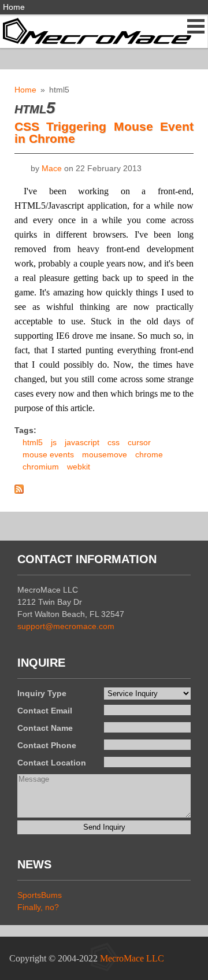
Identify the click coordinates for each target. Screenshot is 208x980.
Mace (52, 168)
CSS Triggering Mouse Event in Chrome (104, 132)
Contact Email (44, 710)
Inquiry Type (41, 693)
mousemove (104, 454)
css (113, 442)
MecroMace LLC (132, 958)
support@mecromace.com (65, 626)
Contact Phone (46, 745)
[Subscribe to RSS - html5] (19, 490)
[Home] (95, 30)
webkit (78, 466)
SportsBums (39, 895)
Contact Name (45, 728)
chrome (149, 454)
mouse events (48, 454)
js (54, 442)
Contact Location (51, 762)
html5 (33, 442)
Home (14, 7)
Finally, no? (38, 907)
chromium (41, 466)
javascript (82, 442)
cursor (139, 442)
